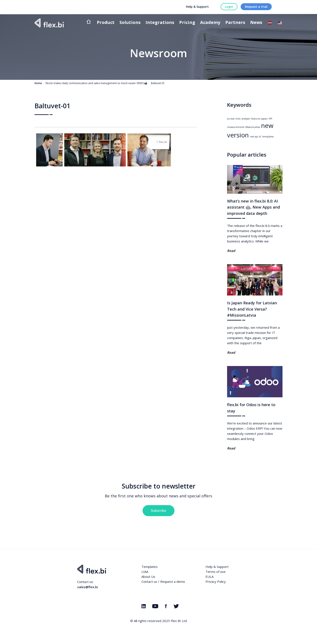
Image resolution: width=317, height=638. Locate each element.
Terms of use (216, 571)
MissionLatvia (252, 127)
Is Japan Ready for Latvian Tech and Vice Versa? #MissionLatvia (252, 309)
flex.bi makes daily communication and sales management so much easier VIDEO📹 (96, 83)
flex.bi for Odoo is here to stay (251, 407)
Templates (149, 566)
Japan (264, 118)
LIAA (144, 571)
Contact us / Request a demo (163, 581)
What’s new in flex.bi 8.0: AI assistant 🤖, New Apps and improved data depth (253, 207)
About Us (148, 576)
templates (268, 136)
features (255, 118)
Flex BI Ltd (179, 621)
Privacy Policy (216, 581)
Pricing (187, 22)
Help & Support (197, 7)
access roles (233, 118)
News (256, 22)
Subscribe (158, 510)
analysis (246, 118)
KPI (270, 118)
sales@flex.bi (87, 587)
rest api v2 (255, 136)
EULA (209, 576)
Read (231, 250)
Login (229, 7)
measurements (235, 127)
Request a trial (256, 7)
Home (38, 83)
